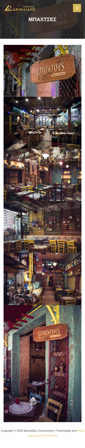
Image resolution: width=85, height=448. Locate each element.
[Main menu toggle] (77, 8)
